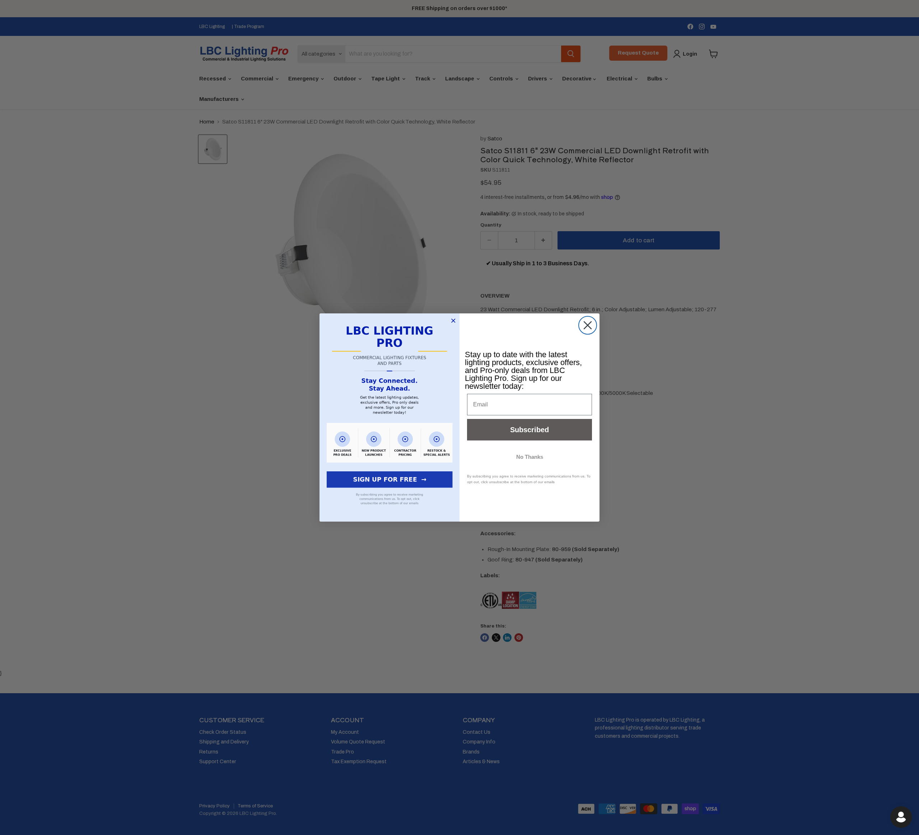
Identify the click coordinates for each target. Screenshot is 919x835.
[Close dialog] (588, 325)
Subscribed (529, 430)
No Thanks (529, 457)
